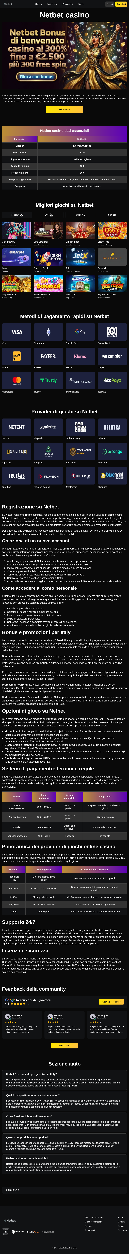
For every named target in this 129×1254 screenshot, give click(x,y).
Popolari (15, 215)
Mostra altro (64, 1045)
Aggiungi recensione (111, 1002)
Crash (78, 215)
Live (47, 215)
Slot (110, 215)
